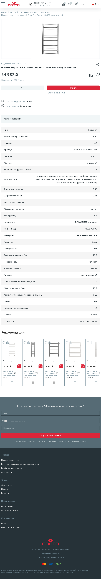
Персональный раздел (10, 527)
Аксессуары (6, 472)
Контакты (5, 493)
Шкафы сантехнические (11, 468)
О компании (6, 485)
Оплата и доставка (9, 510)
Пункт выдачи (12, 106)
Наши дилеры (7, 506)
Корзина (4, 523)
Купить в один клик (56, 92)
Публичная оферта (50, 553)
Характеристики (13, 118)
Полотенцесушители (10, 460)
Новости (5, 489)
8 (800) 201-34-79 (42, 3)
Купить (73, 88)
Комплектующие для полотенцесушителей (20, 464)
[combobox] (4, 420)
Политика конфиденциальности (50, 557)
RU (96, 4)
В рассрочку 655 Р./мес (12, 80)
